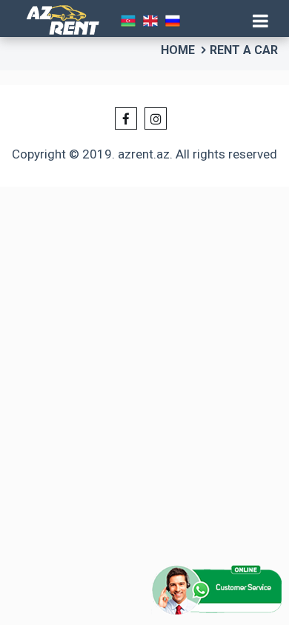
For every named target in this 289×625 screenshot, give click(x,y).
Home (178, 50)
